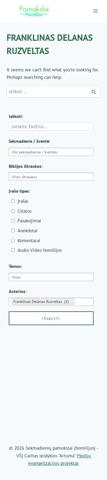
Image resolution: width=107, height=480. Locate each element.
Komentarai (29, 241)
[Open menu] (96, 11)
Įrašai (23, 201)
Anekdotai (28, 231)
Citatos (25, 211)
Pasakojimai (29, 221)
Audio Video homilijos (40, 250)
